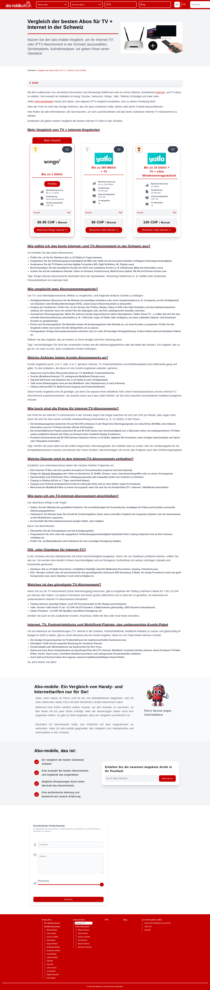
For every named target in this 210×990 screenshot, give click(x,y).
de (177, 4)
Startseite (31, 70)
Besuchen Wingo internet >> (52, 230)
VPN (108, 4)
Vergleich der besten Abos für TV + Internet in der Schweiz (62, 70)
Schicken (68, 899)
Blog (142, 4)
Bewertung (43, 881)
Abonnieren (167, 778)
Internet (160, 92)
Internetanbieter (44, 101)
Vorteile (36, 212)
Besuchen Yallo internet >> (103, 230)
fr (184, 4)
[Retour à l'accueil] (19, 5)
